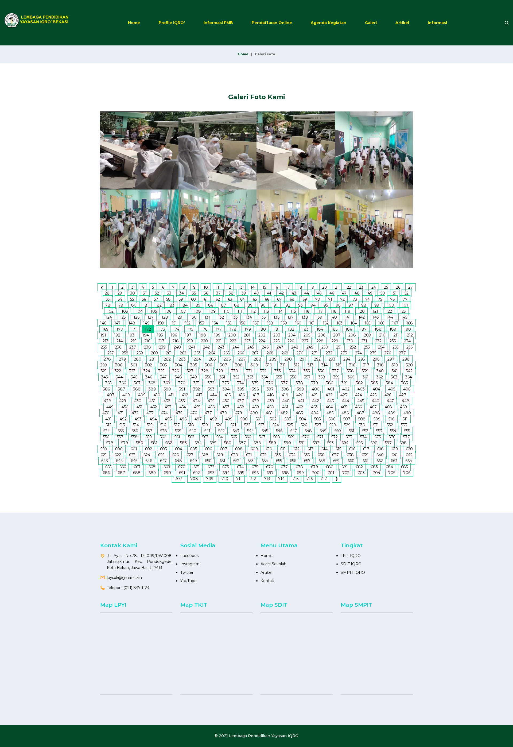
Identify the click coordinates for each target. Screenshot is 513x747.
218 (175, 341)
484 (314, 413)
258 (125, 353)
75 (380, 299)
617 (366, 449)
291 (303, 359)
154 (215, 323)
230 (349, 341)
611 (283, 449)
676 (269, 467)
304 (178, 365)
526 (304, 425)
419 (285, 395)
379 (314, 383)
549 (323, 430)
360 (351, 377)
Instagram (190, 564)
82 (159, 305)
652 (236, 460)
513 (122, 425)
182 (291, 329)
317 (366, 365)
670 (181, 467)
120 (361, 311)
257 (110, 353)
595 (359, 442)
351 (222, 377)
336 (321, 371)
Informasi (437, 23)
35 (194, 293)
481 (269, 413)
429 (122, 400)
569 (291, 437)
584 (198, 442)
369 (167, 383)
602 (148, 449)
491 (108, 419)
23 (361, 287)
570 (305, 437)
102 (110, 311)
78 (107, 305)
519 (205, 425)
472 (135, 413)
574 (363, 437)
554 (393, 430)
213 (105, 341)
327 (190, 371)
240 (177, 347)
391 (182, 389)
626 (175, 454)
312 (297, 365)
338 (350, 371)
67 (279, 299)
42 (281, 293)
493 (138, 419)
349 (193, 377)
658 (321, 460)
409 (142, 395)
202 (261, 335)
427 (402, 395)
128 (165, 317)
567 (262, 437)
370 (181, 383)
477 (208, 413)
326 (175, 371)
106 (168, 311)
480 (254, 413)
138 (305, 317)
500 (244, 419)
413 (199, 395)
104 (139, 311)
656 (293, 460)
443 (330, 400)
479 (238, 413)
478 (223, 413)
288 (257, 359)
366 (122, 383)
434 (196, 400)
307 (223, 365)
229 (335, 341)
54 (120, 299)
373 (225, 383)
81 (147, 305)
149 (146, 323)
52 (407, 293)
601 (134, 449)
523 (261, 425)
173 (162, 329)
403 (361, 389)
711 (239, 478)
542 (221, 430)
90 (263, 305)
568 (276, 437)
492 (123, 419)
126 (136, 317)
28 (107, 293)
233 (393, 341)
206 (321, 335)
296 (376, 359)
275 (373, 353)
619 (395, 449)
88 (236, 305)
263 (197, 353)
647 (163, 460)
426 (387, 395)
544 (250, 430)
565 (234, 437)
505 (317, 419)
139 (319, 317)
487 (360, 413)
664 (408, 460)
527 (318, 425)
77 (405, 299)
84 (185, 305)
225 (276, 341)
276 (387, 353)
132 (221, 317)
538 (163, 430)
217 (161, 341)
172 (148, 329)
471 (121, 413)
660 (351, 460)
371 (196, 383)
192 (117, 335)
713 (267, 478)
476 (193, 413)
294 (346, 359)
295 (361, 359)
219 (190, 341)
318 (380, 365)
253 (367, 347)
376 (269, 383)
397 (270, 389)
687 (121, 472)
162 (326, 323)
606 (208, 449)
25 (386, 287)
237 (132, 347)
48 (357, 293)
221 (219, 341)
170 (119, 329)
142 (362, 317)
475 (179, 413)
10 (206, 287)
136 (276, 317)
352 (236, 377)
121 (375, 311)
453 (168, 407)
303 (163, 365)
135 (263, 317)
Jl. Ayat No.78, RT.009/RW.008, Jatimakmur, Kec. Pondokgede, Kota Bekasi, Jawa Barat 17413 (139, 561)
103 (125, 311)
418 (270, 395)
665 (108, 467)
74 (367, 299)
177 (218, 329)
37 (218, 293)
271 (315, 353)
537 (149, 430)
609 (254, 449)
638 (350, 454)
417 (256, 395)
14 (253, 287)
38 (231, 293)
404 (376, 389)
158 (270, 323)
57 (156, 299)
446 (375, 400)
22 (349, 287)
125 (123, 317)
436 (225, 400)
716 (309, 478)
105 (154, 311)
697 (270, 472)
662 (379, 460)
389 (152, 389)
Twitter (186, 572)
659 (336, 460)
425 (373, 395)
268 (270, 353)
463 (314, 407)
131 (207, 317)
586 (227, 442)
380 (329, 383)
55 (132, 299)
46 (331, 293)
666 (122, 467)
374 (240, 383)
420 (300, 395)
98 (363, 305)
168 (409, 323)
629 (219, 454)
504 (302, 419)
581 (154, 442)
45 (319, 293)
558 (134, 437)
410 (157, 395)
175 (190, 329)
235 (104, 347)
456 (211, 407)
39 (244, 293)
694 (226, 472)
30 (132, 293)
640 (380, 454)
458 (240, 407)
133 (235, 317)
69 (304, 299)
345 (134, 377)
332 (263, 371)
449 (110, 407)
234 (407, 341)
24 (373, 287)
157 (256, 323)
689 (152, 472)
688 (137, 472)
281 (152, 359)
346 (148, 377)
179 (247, 329)
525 (290, 425)
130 (193, 317)
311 (283, 365)
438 (255, 400)
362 (379, 377)
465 (344, 407)
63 (230, 299)
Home (134, 23)
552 (365, 430)
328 (204, 371)
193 (131, 335)
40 (256, 293)
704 (376, 472)
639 (365, 454)
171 (134, 329)
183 (305, 329)
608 (239, 449)
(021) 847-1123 (136, 587)
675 (255, 467)
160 (298, 323)
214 (119, 341)
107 (182, 311)
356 (293, 377)
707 (178, 478)
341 (395, 371)
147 (117, 323)
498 (213, 419)
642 (409, 454)
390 (167, 389)
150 (161, 323)
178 (233, 329)
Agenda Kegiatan (328, 23)
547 (293, 430)
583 (183, 442)
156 (242, 323)
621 (104, 454)
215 (133, 341)
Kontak (267, 580)
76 (392, 299)
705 (391, 472)
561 (177, 437)
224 (262, 341)
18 (300, 287)
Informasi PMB (218, 23)
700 (316, 472)
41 (269, 293)
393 (211, 389)
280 (137, 359)
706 (406, 472)
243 (221, 347)
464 (329, 407)
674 (240, 467)
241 (192, 347)
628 (204, 454)
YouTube (188, 580)
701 (331, 472)
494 (153, 419)
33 (169, 293)
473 (149, 413)
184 (320, 329)
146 (103, 323)
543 (236, 430)
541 (207, 430)
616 (352, 449)
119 (347, 311)
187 (363, 329)
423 (343, 395)
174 (176, 329)
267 (255, 353)
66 (267, 299)
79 (120, 305)
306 (208, 365)
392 (196, 389)
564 (219, 437)
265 (226, 353)
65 (255, 299)
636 (321, 454)
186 (348, 329)
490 (407, 413)
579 (124, 442)
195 (160, 335)
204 (292, 335)
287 (242, 359)
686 (106, 472)
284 (197, 359)
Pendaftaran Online (272, 23)
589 (272, 442)
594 (345, 442)
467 (373, 407)
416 (242, 395)
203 (276, 335)
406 (406, 389)
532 (390, 425)
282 (167, 359)
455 (197, 407)
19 (312, 287)
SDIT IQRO (351, 564)
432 (167, 400)
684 (389, 467)
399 (300, 389)
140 (333, 317)
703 (361, 472)
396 (255, 389)
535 (121, 430)
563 (205, 437)
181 (277, 329)
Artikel (402, 23)
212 (410, 335)
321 (104, 371)
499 (228, 419)
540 (192, 430)
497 (198, 419)
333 (277, 371)
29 (120, 293)
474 (164, 413)
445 (360, 400)
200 (232, 335)
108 (197, 311)
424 (358, 395)
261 (169, 353)
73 (355, 299)
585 (213, 442)
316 (352, 365)
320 (409, 365)
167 (395, 323)
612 (297, 449)
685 (404, 467)
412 (185, 395)
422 (329, 395)
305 (193, 365)
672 (211, 467)
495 (168, 419)
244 (235, 347)
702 (345, 472)
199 (217, 335)
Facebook (189, 555)
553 (379, 430)
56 (144, 299)
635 (307, 454)
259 (140, 353)
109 (212, 311)
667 (137, 467)
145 (404, 317)
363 (394, 377)
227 (305, 341)
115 (293, 311)
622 (118, 454)
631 (249, 454)
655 (279, 460)
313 (310, 365)
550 (338, 430)
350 (208, 377)
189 (393, 329)
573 (349, 437)
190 (407, 329)
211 (396, 335)
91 (276, 305)
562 (191, 437)
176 (204, 329)
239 (162, 347)
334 (292, 371)
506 (332, 419)
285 (212, 359)
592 (316, 442)
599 (103, 449)
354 (265, 377)
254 (381, 347)
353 (250, 377)
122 (389, 311)
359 (336, 377)
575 (378, 437)
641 (395, 454)
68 (292, 299)
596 (374, 442)
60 (193, 299)
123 (403, 311)
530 (362, 425)
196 (174, 335)
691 (182, 472)
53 (108, 299)
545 (265, 430)
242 (206, 347)
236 (118, 347)
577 (406, 437)
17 (288, 287)
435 (211, 400)
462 (299, 407)
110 (227, 311)
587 (242, 442)
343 (104, 377)
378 (299, 383)
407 (110, 395)
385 (404, 383)
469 (403, 407)
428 (107, 400)
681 (344, 467)
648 (178, 460)
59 (181, 299)
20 (324, 287)
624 (146, 454)
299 (103, 365)
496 (183, 419)
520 (219, 425)
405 (391, 389)
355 (279, 377)
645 (134, 460)
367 (137, 383)
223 (247, 341)
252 (353, 347)
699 (300, 472)
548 (308, 430)
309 (254, 365)
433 (181, 400)
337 (335, 371)
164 (354, 323)
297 (390, 359)
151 (174, 323)
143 (376, 317)
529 (347, 425)
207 (336, 335)
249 (309, 347)
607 (223, 449)
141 (348, 317)
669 (167, 467)
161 (312, 323)
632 (263, 454)
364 (408, 377)
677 (284, 467)
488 (376, 413)
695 (241, 472)
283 (182, 359)
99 (376, 305)
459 (255, 407)
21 (337, 287)
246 (265, 347)
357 (307, 377)
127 (150, 317)
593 (330, 442)
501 (259, 419)
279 (122, 359)
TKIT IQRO (351, 555)
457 (226, 407)
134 (249, 317)
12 (229, 287)
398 (285, 389)
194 (145, 335)
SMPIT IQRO (353, 572)
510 (391, 419)
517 (177, 425)
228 (320, 341)
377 (284, 383)
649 (193, 460)
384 (389, 383)
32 (157, 293)
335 (307, 371)
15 (264, 287)
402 (345, 389)
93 (300, 305)
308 (239, 365)
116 (306, 311)
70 (317, 299)
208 (352, 335)
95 (326, 305)
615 (338, 449)
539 (178, 430)
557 (120, 437)
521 (233, 425)
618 (380, 449)
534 (106, 430)
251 (339, 347)
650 (208, 460)
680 (329, 467)
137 (290, 317)
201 (247, 335)
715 (295, 478)
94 (313, 305)
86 (210, 305)
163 (340, 323)
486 (345, 413)
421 (315, 395)
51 (395, 293)
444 (345, 400)
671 (196, 467)
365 (108, 383)
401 (331, 389)
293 (332, 359)
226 (290, 341)
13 (241, 287)
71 (330, 299)
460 (270, 407)
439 (270, 400)
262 (183, 353)
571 (320, 437)
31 (145, 293)
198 (202, 335)
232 (378, 341)
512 (108, 425)
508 (362, 419)
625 (161, 454)
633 (277, 454)
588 (257, 442)
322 (118, 371)
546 (279, 430)
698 (285, 472)
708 (194, 478)
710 (224, 478)
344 (119, 377)
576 (392, 437)
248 (294, 347)
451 (139, 407)
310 (269, 365)
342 (409, 371)
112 (253, 311)
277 (402, 353)
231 (364, 341)
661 (365, 460)
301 (134, 365)
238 (147, 347)
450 (125, 407)
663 (394, 460)
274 (358, 353)
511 (405, 419)
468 (388, 407)
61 (206, 299)
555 (407, 430)
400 (316, 389)
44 (306, 293)
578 (109, 442)
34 (181, 293)
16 (276, 287)
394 (226, 389)
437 (240, 400)
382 (359, 383)
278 (107, 359)
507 (346, 419)
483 (299, 413)
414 (213, 395)
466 (358, 407)
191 (103, 335)
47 (344, 293)
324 (146, 371)
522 (247, 425)
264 (212, 353)
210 (382, 335)
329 (219, 371)
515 (149, 425)
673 (225, 467)
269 (285, 353)
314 (324, 365)
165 (367, 323)
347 (163, 377)
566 (248, 437)
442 (315, 400)
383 (374, 383)
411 (171, 395)
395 (241, 389)
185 (334, 329)
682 (359, 467)
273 (343, 353)
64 (242, 299)
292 (317, 359)
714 (281, 478)
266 (241, 353)
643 (104, 460)
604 (178, 449)
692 (196, 472)
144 (390, 317)
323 (132, 371)
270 (300, 353)
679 (314, 467)
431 (152, 400)
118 (334, 311)
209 (367, 335)
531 (376, 425)
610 (269, 449)
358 (321, 377)
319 (395, 365)
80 (134, 305)
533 (404, 425)
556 (106, 437)
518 (191, 425)
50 (382, 293)
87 (223, 305)
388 (137, 389)
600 (119, 449)
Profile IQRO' (172, 23)
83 (172, 305)
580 (139, 442)
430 (137, 400)
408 (126, 395)
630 (234, 454)
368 (152, 383)
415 (228, 395)
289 (273, 359)
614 (324, 449)
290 (288, 359)
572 (334, 437)
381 (344, 383)
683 (374, 467)
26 (398, 287)
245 (250, 347)
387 (121, 389)
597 (388, 442)
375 (255, 383)
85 (198, 305)
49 (370, 293)
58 (168, 299)
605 (193, 449)
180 (262, 329)
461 (285, 407)
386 (106, 389)
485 (330, 413)
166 (381, 323)
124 (109, 317)
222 (233, 341)
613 (310, 449)
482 (284, 413)
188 (378, 329)
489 (391, 413)
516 (163, 425)
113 (266, 311)
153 (201, 323)
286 (227, 359)
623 (132, 454)
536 (135, 430)
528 (332, 425)
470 (106, 413)
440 (286, 400)
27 (410, 287)
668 (152, 467)
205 (307, 335)
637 (335, 454)
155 (228, 323)
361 (365, 377)
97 (350, 305)
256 (409, 347)
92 (288, 305)
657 (307, 460)
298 (406, 359)
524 (276, 425)
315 (338, 365)
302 (148, 365)
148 (132, 323)
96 (338, 305)
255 (395, 347)
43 (294, 293)
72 (342, 299)
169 (105, 329)
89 (249, 305)
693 (211, 472)
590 (287, 442)
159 (284, 323)
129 (179, 317)
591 (302, 442)
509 (377, 419)
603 (163, 449)
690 (167, 472)
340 (380, 371)
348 (178, 377)
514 (136, 425)
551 (351, 430)
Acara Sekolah (273, 564)
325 (161, 371)
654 (265, 460)
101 (405, 305)
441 (301, 400)
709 (209, 478)
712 (253, 478)
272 (329, 353)
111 (240, 311)
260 (154, 353)
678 (299, 467)
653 (250, 460)
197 (188, 335)
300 (119, 365)
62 (218, 299)
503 (288, 419)
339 (365, 371)
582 (168, 442)
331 (249, 371)
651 (222, 460)
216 (147, 341)
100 (390, 305)
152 (188, 323)
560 (163, 437)
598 (403, 442)
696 (255, 472)
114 (280, 311)
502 (273, 419)
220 (204, 341)
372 (211, 383)
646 (148, 460)
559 (149, 437)
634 (292, 454)
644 (119, 460)
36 (206, 293)
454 (182, 407)
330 (234, 371)
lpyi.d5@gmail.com (124, 577)
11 (217, 287)
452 (153, 407)
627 (190, 454)
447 (390, 400)
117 (320, 311)
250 (324, 347)
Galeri (371, 23)
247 (280, 347)
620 (409, 449)
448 (405, 400)
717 (324, 478)
